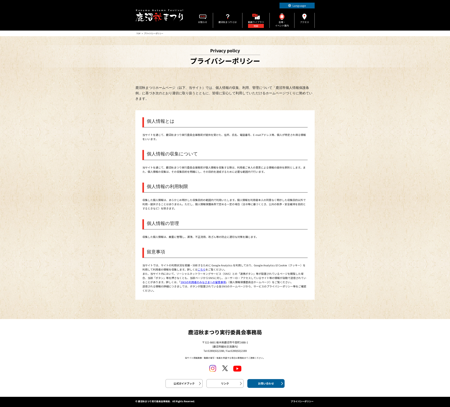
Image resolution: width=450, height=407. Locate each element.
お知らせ (202, 22)
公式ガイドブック (184, 383)
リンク (225, 383)
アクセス (304, 22)
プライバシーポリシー (302, 401)
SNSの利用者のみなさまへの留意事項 (203, 282)
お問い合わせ (266, 383)
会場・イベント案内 (282, 23)
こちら (201, 269)
